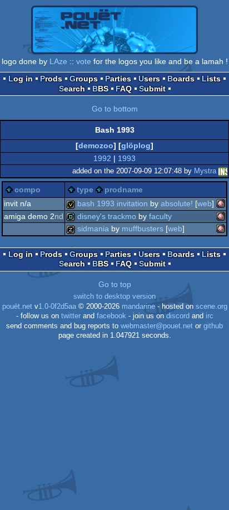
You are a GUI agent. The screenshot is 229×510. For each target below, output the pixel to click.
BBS (100, 88)
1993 (127, 158)
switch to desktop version (114, 296)
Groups (83, 78)
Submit (152, 88)
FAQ (124, 88)
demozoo (95, 145)
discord (178, 316)
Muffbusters (142, 228)
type (85, 189)
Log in (20, 78)
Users (149, 78)
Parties (118, 78)
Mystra (205, 171)
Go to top (114, 284)
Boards (181, 78)
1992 (102, 158)
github (213, 326)
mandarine (138, 306)
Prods (51, 78)
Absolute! (177, 203)
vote (83, 61)
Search (72, 88)
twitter (71, 316)
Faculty (160, 216)
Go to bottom (115, 108)
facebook (111, 316)
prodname (123, 189)
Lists (211, 78)
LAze (58, 61)
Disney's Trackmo (106, 216)
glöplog (136, 145)
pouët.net (17, 306)
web (204, 203)
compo (27, 189)
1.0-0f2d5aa (57, 306)
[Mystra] (222, 171)
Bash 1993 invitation (112, 203)
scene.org (211, 306)
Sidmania (93, 228)
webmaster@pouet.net (157, 326)
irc (209, 316)
